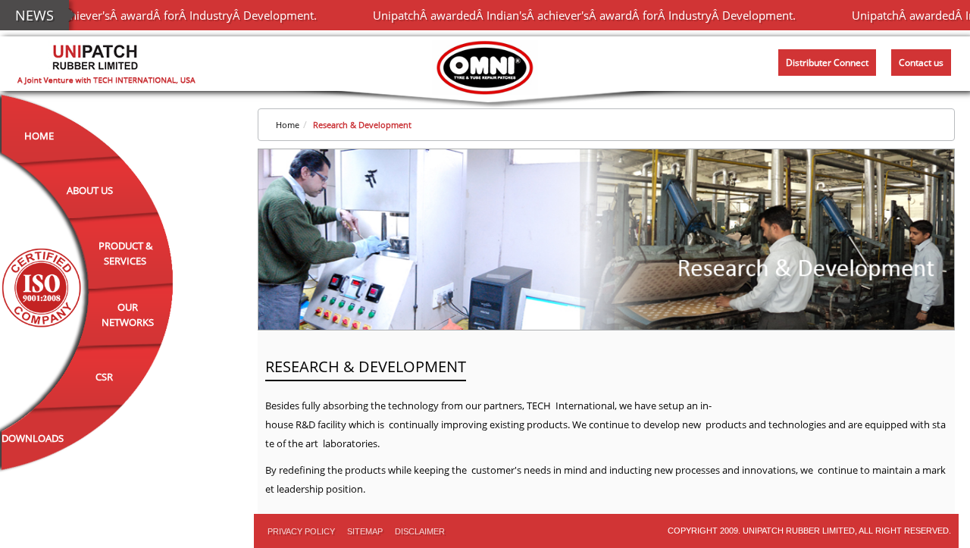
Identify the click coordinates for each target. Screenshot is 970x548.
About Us (90, 190)
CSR (104, 377)
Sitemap (365, 531)
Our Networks (128, 314)
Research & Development (362, 124)
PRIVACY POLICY (301, 531)
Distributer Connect (827, 62)
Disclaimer (420, 531)
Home (39, 135)
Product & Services (125, 253)
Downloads (33, 438)
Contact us (921, 62)
